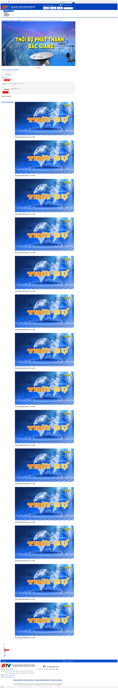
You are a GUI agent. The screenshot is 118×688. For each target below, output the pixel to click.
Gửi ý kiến (7, 80)
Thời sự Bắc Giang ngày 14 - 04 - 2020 (25, 291)
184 (5, 655)
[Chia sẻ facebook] (6, 75)
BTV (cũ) (46, 8)
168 (5, 651)
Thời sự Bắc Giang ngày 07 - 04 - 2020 (25, 560)
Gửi (5, 92)
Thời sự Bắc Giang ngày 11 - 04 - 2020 (25, 406)
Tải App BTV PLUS (13, 1)
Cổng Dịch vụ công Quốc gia (56, 680)
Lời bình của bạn (8, 79)
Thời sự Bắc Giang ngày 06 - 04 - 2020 (25, 599)
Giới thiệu (6, 15)
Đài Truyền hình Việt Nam (18, 680)
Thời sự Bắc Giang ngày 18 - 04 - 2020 (25, 137)
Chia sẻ (5, 77)
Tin (60, 8)
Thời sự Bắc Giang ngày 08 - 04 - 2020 (25, 522)
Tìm (73, 2)
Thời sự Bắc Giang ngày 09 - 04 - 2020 (25, 483)
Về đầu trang (70, 661)
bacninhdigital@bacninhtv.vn (9, 676)
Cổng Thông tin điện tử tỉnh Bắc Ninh (42, 680)
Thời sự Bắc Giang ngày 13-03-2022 (10, 69)
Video (54, 8)
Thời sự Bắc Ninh (24, 20)
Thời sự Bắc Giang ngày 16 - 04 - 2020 (25, 214)
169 (5, 652)
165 (5, 647)
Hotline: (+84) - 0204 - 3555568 (48, 5)
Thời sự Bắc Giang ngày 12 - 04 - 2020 (25, 368)
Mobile (64, 661)
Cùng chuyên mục (8, 102)
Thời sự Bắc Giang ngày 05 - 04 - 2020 (25, 637)
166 (5, 648)
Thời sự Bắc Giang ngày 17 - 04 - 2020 (25, 175)
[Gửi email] (9, 75)
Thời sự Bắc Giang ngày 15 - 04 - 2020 (25, 252)
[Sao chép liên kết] (12, 75)
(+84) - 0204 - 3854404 (10, 674)
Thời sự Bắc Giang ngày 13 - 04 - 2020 (25, 329)
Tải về (38, 67)
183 (5, 654)
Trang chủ (4, 661)
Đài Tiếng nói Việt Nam (29, 680)
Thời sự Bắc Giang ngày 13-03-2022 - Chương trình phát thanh (48, 20)
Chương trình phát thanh (11, 20)
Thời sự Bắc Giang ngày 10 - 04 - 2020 (25, 445)
